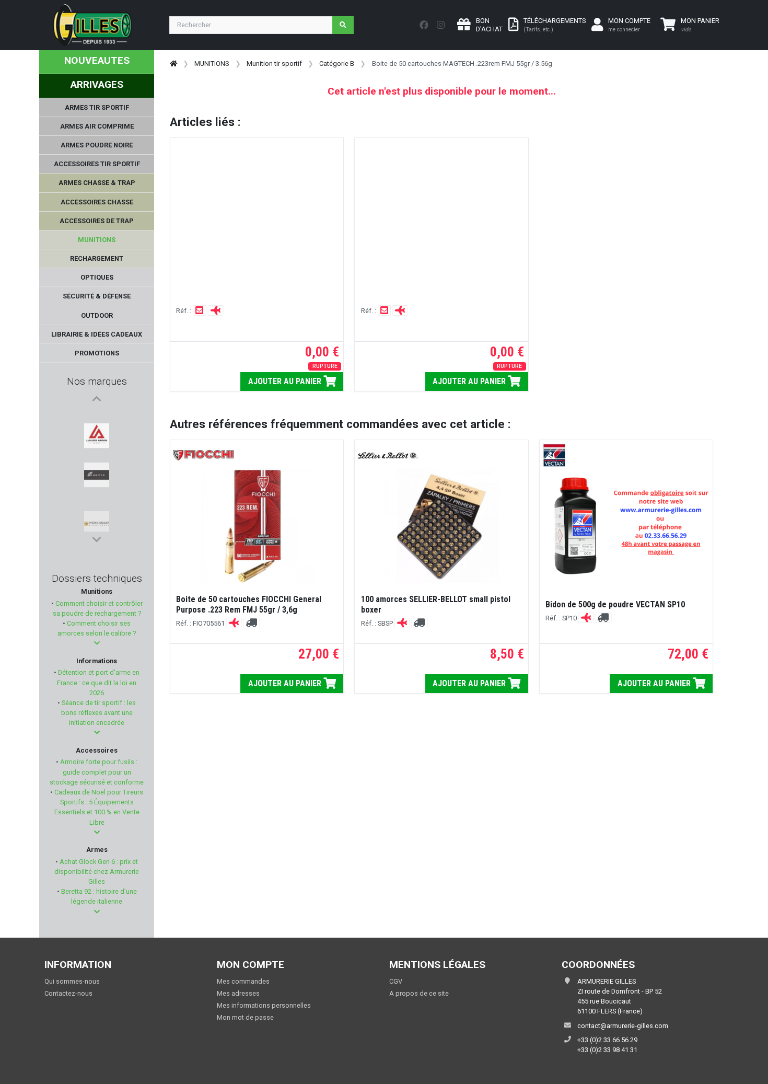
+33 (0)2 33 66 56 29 (607, 1040)
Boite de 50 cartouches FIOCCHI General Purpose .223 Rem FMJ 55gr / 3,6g (248, 604)
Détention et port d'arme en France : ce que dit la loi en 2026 (97, 682)
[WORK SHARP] (96, 468)
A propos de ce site (419, 993)
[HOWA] (96, 519)
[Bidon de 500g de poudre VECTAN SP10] (626, 525)
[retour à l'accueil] (173, 63)
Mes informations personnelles (264, 1005)
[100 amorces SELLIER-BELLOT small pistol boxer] (441, 525)
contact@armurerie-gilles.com (622, 1026)
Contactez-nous (68, 993)
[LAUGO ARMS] (96, 418)
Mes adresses (238, 993)
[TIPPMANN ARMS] (96, 493)
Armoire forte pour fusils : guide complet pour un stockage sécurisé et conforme (97, 772)
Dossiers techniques (97, 578)
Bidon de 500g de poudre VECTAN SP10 (615, 604)
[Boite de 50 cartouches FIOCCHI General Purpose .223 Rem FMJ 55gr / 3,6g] (257, 525)
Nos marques (97, 381)
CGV (395, 981)
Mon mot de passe (245, 1017)
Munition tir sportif (274, 63)
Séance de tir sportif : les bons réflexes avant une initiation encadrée (98, 712)
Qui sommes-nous (72, 981)
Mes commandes (243, 981)
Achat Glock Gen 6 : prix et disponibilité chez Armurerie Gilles (96, 871)
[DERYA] (96, 443)
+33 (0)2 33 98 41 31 (607, 1050)
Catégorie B (336, 63)
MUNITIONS (211, 63)
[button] (97, 643)
